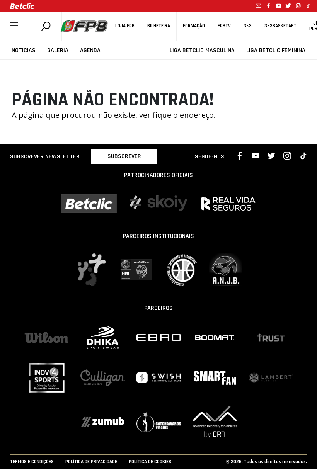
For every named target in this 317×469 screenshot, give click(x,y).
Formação (194, 26)
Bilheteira (158, 26)
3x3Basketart (280, 26)
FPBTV (224, 26)
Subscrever (124, 156)
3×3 (248, 26)
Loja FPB (125, 26)
